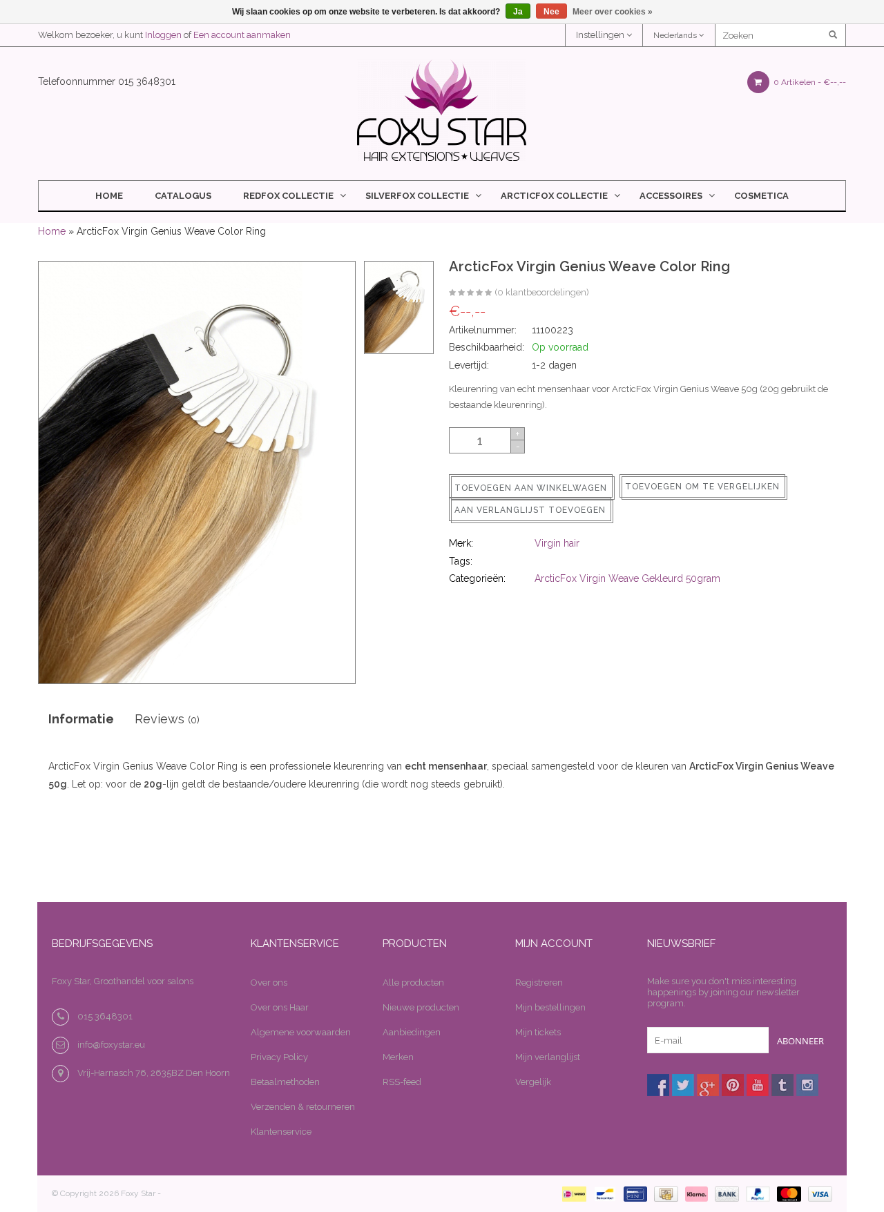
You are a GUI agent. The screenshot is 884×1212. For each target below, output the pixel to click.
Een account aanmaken (242, 35)
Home (109, 195)
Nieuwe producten (421, 1007)
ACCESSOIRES (671, 195)
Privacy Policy (279, 1057)
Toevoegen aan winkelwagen (530, 488)
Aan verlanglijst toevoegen (530, 510)
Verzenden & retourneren (303, 1107)
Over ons (269, 982)
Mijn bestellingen (550, 1007)
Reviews (167, 719)
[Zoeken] (834, 35)
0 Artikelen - (808, 82)
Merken (398, 1057)
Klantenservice (281, 1131)
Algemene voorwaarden (301, 1032)
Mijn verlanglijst (547, 1057)
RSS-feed (402, 1082)
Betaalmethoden (285, 1082)
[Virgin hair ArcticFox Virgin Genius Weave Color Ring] (470, 293)
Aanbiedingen (412, 1032)
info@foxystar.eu (111, 1044)
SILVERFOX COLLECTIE (417, 195)
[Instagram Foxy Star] (807, 1085)
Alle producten (413, 982)
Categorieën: (477, 578)
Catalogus (183, 195)
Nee (551, 12)
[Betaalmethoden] (571, 1194)
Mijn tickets (538, 1032)
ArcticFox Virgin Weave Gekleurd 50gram (627, 578)
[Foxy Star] (441, 110)
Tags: (460, 561)
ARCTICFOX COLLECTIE (554, 195)
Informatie (81, 719)
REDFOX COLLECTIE (288, 195)
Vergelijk (533, 1082)
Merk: (461, 543)
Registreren (539, 982)
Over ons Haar (280, 1007)
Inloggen (163, 35)
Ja (518, 12)
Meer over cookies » (613, 12)
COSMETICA (761, 195)
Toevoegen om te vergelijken (702, 486)
